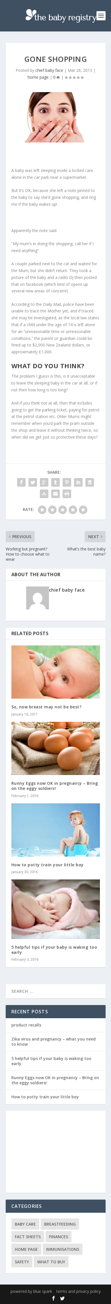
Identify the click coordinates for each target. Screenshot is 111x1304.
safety (22, 1262)
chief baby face (49, 70)
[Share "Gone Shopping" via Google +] (44, 482)
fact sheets (28, 1236)
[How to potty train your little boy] (55, 830)
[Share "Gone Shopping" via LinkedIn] (78, 482)
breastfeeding (60, 1224)
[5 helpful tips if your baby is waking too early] (55, 909)
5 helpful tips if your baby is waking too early (54, 949)
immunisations (62, 1249)
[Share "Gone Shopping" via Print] (67, 494)
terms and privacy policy (78, 1291)
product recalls (26, 1025)
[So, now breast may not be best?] (55, 672)
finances (58, 1236)
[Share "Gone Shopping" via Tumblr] (55, 482)
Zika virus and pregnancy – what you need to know (53, 1041)
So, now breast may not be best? (46, 707)
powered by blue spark (31, 1291)
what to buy (51, 1262)
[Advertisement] (55, 1152)
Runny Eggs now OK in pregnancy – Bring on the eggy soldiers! (54, 785)
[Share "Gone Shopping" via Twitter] (32, 482)
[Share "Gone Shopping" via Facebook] (21, 482)
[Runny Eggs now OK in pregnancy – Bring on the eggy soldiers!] (55, 748)
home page (38, 77)
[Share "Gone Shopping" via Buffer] (89, 482)
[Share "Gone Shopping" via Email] (55, 494)
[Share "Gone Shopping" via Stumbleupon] (44, 494)
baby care (25, 1224)
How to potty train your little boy (47, 864)
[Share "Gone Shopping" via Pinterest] (67, 482)
